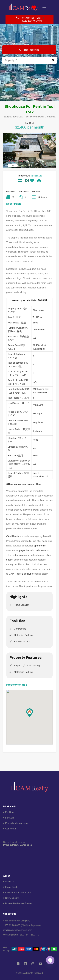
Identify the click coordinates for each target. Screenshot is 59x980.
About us (9, 881)
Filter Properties (31, 49)
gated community (22, 555)
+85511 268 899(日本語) (31, 21)
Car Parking (20, 628)
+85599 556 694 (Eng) (31, 18)
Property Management (16, 823)
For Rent (9, 812)
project (22, 550)
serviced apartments (35, 545)
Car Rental (10, 828)
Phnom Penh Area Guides (18, 903)
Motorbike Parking (23, 635)
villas (33, 555)
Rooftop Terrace (22, 641)
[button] (33, 717)
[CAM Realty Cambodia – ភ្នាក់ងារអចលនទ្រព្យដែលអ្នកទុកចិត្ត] (23, 7)
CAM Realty (12, 536)
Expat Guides (12, 887)
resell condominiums (38, 550)
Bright (17, 665)
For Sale (9, 817)
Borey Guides (12, 898)
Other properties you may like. (23, 484)
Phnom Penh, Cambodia (17, 843)
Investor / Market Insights (18, 892)
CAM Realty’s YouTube (21, 573)
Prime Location (21, 604)
